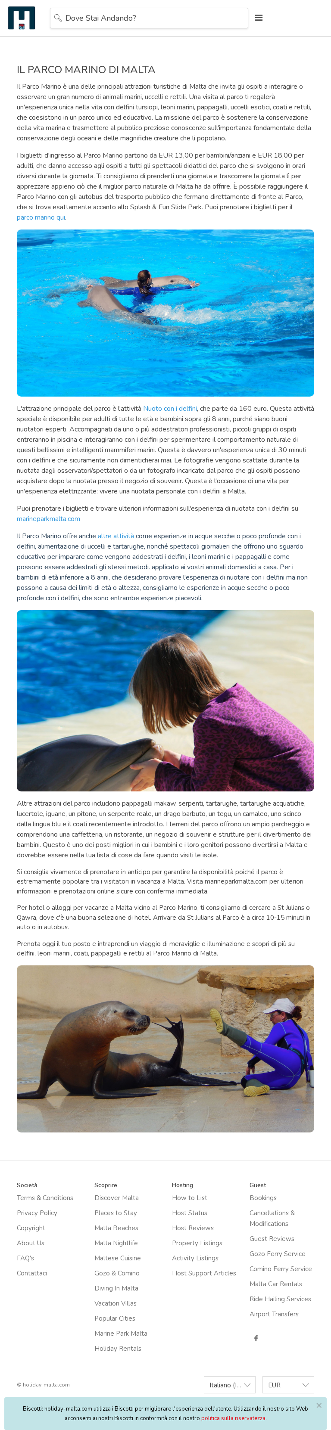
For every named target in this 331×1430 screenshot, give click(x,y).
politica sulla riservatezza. (234, 1418)
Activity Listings (195, 1258)
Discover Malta (116, 1198)
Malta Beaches (116, 1228)
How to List (189, 1198)
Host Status (189, 1213)
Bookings (263, 1198)
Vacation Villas (115, 1303)
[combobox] (230, 1384)
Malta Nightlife (116, 1243)
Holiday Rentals (117, 1348)
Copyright (31, 1228)
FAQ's (25, 1258)
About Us (30, 1243)
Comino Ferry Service (281, 1269)
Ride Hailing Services (280, 1299)
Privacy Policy (37, 1213)
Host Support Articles (204, 1273)
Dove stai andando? (101, 18)
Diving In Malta (116, 1288)
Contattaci (32, 1273)
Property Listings (197, 1243)
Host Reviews (193, 1228)
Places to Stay (115, 1213)
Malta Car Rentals (276, 1284)
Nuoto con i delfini (170, 408)
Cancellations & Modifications (272, 1218)
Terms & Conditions (45, 1198)
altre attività (116, 536)
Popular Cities (114, 1318)
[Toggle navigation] (256, 18)
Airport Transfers (274, 1314)
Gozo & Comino (117, 1273)
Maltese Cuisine (117, 1258)
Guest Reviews (272, 1239)
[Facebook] (256, 1338)
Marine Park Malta (120, 1333)
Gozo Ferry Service (278, 1254)
